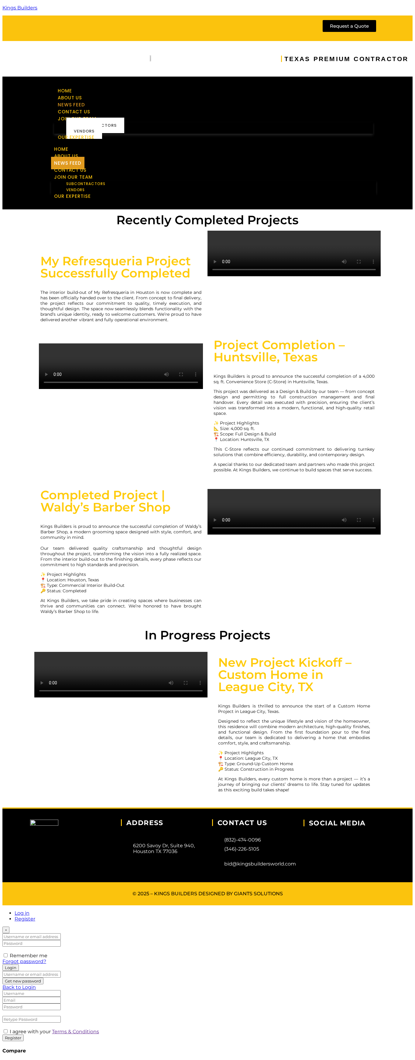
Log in (22, 913)
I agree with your (54, 1031)
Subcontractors (85, 183)
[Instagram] (70, 27)
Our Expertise (76, 137)
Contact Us (74, 111)
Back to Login (19, 987)
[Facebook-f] (46, 27)
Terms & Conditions (75, 1031)
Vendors (84, 131)
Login (10, 967)
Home (65, 91)
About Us (70, 98)
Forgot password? (24, 961)
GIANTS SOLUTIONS (258, 894)
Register (25, 919)
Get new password (23, 981)
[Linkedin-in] (94, 27)
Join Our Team (73, 177)
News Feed (71, 105)
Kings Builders (19, 8)
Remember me (28, 955)
